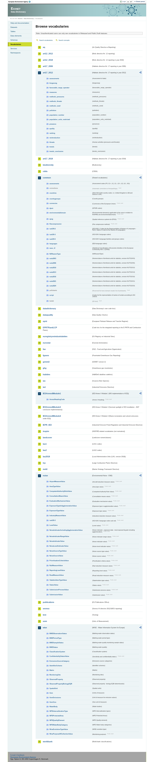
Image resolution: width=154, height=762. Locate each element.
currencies (53, 203)
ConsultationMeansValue (58, 496)
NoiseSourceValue (56, 556)
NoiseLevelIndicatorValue (58, 546)
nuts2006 (52, 263)
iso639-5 (52, 239)
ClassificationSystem (57, 652)
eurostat (46, 343)
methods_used (54, 106)
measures (53, 92)
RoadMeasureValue (56, 575)
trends (51, 147)
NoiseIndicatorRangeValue (59, 536)
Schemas (14, 40)
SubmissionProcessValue (59, 590)
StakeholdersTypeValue (58, 580)
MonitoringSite (55, 675)
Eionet (20, 18)
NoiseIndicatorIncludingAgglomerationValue (66, 530)
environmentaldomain (57, 213)
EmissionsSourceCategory (59, 661)
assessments (54, 78)
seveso (46, 609)
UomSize (52, 702)
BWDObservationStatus (58, 633)
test (44, 615)
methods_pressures (56, 97)
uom (45, 621)
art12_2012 (48, 54)
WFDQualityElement (56, 720)
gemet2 (46, 362)
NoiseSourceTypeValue (58, 551)
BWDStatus (53, 647)
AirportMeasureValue (57, 481)
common (47, 178)
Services (13, 48)
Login (124, 1)
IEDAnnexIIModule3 (52, 407)
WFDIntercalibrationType (58, 711)
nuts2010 (52, 268)
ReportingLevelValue (57, 570)
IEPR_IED (47, 425)
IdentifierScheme (55, 666)
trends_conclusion (56, 151)
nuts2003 (52, 258)
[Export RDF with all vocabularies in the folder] (140, 72)
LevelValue (53, 525)
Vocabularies (15, 44)
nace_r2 (52, 248)
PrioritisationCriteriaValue (59, 560)
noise (45, 476)
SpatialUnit (53, 688)
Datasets (13, 27)
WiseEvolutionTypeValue (58, 729)
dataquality (48, 315)
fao (44, 349)
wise (45, 628)
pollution (52, 110)
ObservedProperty (56, 679)
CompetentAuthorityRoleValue (60, 491)
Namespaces (15, 53)
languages (53, 244)
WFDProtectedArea (56, 716)
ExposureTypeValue (56, 511)
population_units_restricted (59, 119)
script (51, 295)
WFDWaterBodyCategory (58, 725)
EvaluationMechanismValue (59, 501)
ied (44, 387)
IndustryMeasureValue (57, 515)
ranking (52, 133)
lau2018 (46, 457)
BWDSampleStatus (56, 643)
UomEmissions (55, 697)
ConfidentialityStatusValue (59, 656)
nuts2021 (52, 281)
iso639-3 (52, 234)
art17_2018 (48, 159)
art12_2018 (48, 60)
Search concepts (64, 40)
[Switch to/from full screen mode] (131, 1)
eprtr (45, 321)
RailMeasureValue (56, 565)
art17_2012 (48, 73)
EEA (20, 1)
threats (52, 142)
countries (52, 193)
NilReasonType (55, 254)
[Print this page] (128, 1)
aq (44, 47)
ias (44, 381)
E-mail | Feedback (17, 755)
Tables (12, 31)
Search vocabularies (46, 40)
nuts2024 (52, 286)
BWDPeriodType (55, 638)
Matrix (51, 670)
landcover (47, 438)
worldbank (47, 742)
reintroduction (54, 138)
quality (52, 129)
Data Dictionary (29, 18)
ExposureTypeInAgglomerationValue (63, 506)
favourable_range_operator (59, 88)
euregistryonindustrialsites (55, 336)
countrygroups (54, 199)
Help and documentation (19, 23)
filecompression (55, 224)
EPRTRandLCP (50, 328)
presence (52, 124)
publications (48, 602)
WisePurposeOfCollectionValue (61, 734)
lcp (44, 463)
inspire (46, 431)
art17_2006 (48, 66)
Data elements (16, 36)
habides (46, 374)
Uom (51, 693)
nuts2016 (52, 277)
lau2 (45, 450)
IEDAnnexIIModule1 (52, 393)
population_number (56, 115)
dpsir (51, 208)
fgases (46, 355)
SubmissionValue (56, 595)
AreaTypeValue (54, 486)
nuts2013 (52, 272)
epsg (51, 219)
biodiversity (48, 165)
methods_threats (55, 101)
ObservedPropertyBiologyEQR (60, 684)
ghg (44, 368)
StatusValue (53, 585)
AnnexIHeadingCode (57, 399)
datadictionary (49, 309)
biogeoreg (53, 83)
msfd (45, 469)
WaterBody (53, 706)
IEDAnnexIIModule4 (52, 416)
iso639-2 (52, 229)
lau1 (45, 444)
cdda (45, 171)
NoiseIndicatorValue (56, 541)
